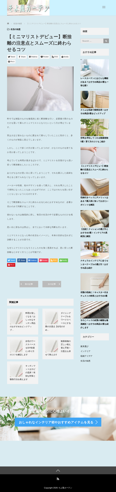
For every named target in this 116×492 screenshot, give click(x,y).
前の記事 (29, 284)
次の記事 (52, 284)
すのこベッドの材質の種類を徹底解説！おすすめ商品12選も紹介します (94, 323)
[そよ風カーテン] (28, 7)
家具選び (84, 346)
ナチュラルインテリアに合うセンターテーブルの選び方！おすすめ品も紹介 (94, 264)
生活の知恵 (16, 29)
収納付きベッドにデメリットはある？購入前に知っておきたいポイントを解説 (94, 201)
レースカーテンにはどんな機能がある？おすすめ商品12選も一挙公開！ (94, 81)
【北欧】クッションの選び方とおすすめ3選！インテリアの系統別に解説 (94, 232)
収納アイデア (86, 356)
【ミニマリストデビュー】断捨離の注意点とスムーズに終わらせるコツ (94, 169)
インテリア (85, 351)
